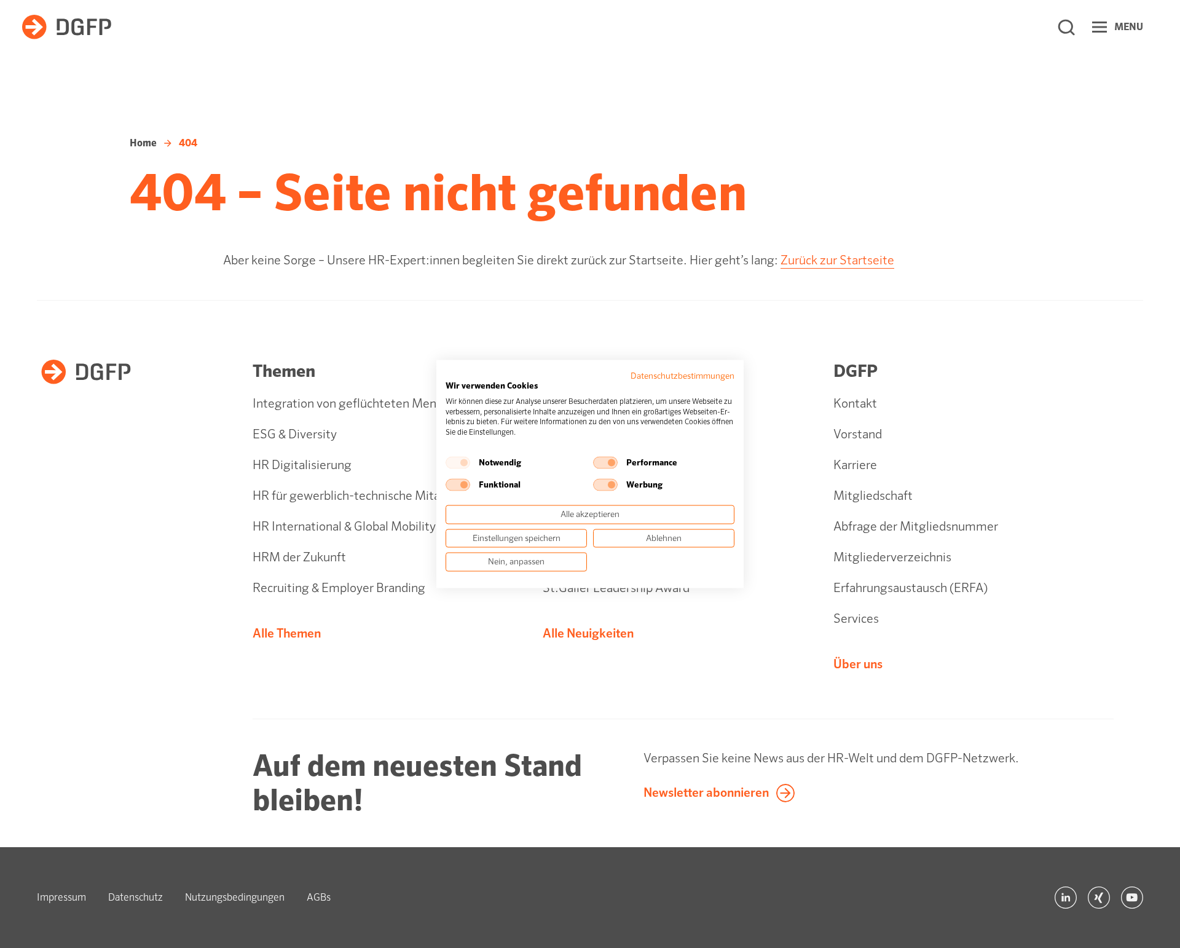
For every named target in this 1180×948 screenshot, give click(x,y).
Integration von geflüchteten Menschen (360, 403)
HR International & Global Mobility (344, 526)
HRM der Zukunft (299, 557)
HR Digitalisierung (302, 465)
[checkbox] (458, 462)
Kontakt (855, 403)
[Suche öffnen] (1066, 27)
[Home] (66, 27)
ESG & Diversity (295, 434)
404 (188, 142)
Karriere (855, 465)
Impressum (61, 897)
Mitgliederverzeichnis (892, 557)
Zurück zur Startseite (837, 260)
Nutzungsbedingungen (235, 897)
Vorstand (857, 434)
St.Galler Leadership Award (616, 588)
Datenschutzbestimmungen (682, 376)
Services (856, 618)
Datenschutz (135, 897)
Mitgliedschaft (873, 496)
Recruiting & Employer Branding (339, 588)
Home (143, 142)
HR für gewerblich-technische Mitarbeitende (373, 496)
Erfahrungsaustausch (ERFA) (910, 588)
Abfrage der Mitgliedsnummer (915, 526)
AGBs (319, 897)
